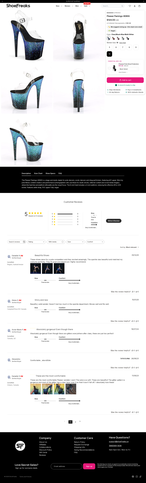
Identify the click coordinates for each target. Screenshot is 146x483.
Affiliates (42, 445)
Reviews (42, 455)
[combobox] (36, 242)
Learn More (123, 72)
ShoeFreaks (13, 476)
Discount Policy (45, 450)
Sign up (89, 466)
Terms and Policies (25, 476)
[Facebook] (133, 476)
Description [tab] (26, 173)
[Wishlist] (130, 6)
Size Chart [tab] (38, 173)
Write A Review (113, 221)
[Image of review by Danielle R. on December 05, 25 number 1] (35, 268)
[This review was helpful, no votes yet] (132, 321)
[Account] (134, 6)
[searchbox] (14, 241)
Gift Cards (43, 452)
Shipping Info (79, 447)
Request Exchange (81, 445)
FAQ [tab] (60, 173)
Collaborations (45, 447)
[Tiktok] (140, 476)
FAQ (75, 452)
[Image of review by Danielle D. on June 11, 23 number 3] (59, 389)
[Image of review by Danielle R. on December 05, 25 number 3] (59, 268)
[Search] (122, 6)
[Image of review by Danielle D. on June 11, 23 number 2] (47, 389)
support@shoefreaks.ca (118, 441)
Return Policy (79, 442)
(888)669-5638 (115, 446)
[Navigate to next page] (81, 421)
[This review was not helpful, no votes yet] (136, 292)
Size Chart (122, 43)
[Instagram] (136, 476)
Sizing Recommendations (84, 450)
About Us (43, 442)
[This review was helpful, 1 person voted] (132, 292)
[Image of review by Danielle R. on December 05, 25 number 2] (47, 268)
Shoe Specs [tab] (50, 173)
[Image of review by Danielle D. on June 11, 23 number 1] (35, 389)
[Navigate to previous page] (65, 421)
